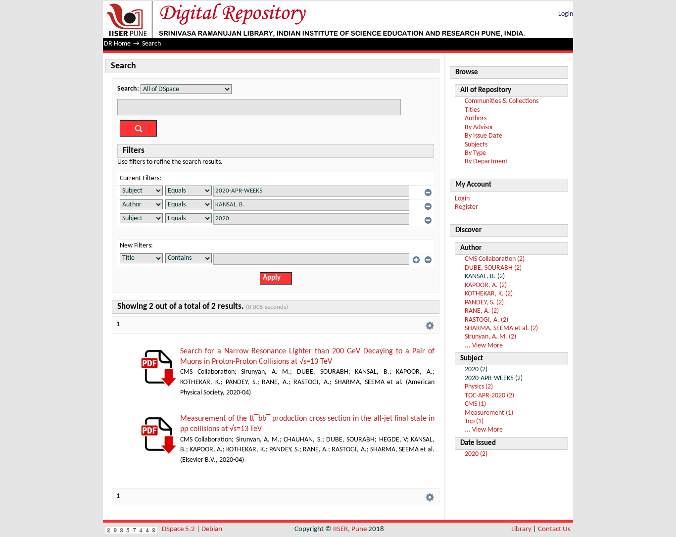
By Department (486, 161)
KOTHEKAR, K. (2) (489, 294)
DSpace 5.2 (179, 529)
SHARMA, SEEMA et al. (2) (501, 328)
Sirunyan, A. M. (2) (490, 337)
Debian (211, 529)
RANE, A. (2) (482, 311)
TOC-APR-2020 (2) (489, 395)
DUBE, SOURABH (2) (493, 268)
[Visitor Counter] (131, 529)
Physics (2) (479, 387)
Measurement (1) (489, 413)
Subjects (476, 145)
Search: (128, 89)
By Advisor (479, 127)
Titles (472, 110)
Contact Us (554, 529)
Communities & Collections (501, 101)
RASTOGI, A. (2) (486, 320)
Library (521, 529)
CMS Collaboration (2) (495, 259)
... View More (484, 345)
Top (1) (474, 421)
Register (466, 207)
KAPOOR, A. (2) (486, 285)
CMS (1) (475, 404)
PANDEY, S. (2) (484, 302)
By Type (475, 153)
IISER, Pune (350, 529)
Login (565, 14)
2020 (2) (476, 454)
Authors (475, 118)
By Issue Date (483, 136)
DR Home (117, 44)
